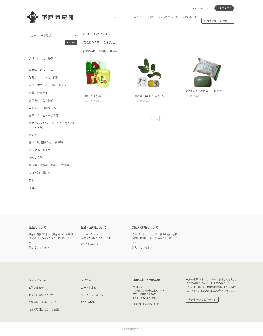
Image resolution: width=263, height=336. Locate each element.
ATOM (91, 302)
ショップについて (168, 17)
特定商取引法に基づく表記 (44, 309)
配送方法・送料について (42, 302)
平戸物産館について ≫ (146, 303)
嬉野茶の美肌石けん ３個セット (204, 90)
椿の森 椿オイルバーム (149, 96)
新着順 (114, 51)
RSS (83, 302)
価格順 (102, 51)
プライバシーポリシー (93, 294)
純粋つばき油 (93, 96)
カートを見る (88, 287)
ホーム (119, 17)
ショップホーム (37, 280)
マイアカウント (201, 8)
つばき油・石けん (102, 34)
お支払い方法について (41, 294)
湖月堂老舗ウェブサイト (218, 20)
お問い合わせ (189, 17)
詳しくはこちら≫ (39, 247)
